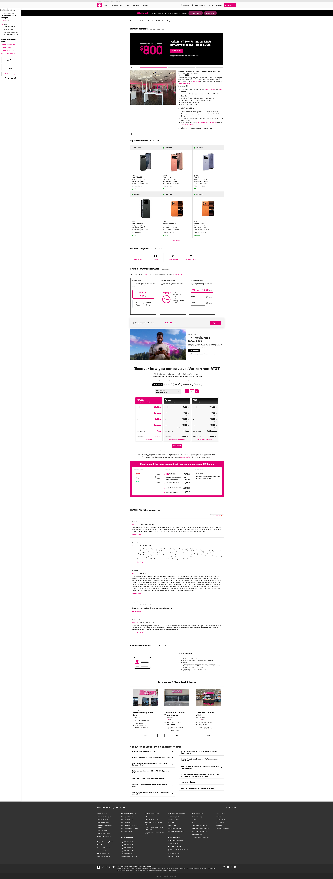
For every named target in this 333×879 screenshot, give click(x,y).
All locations (133, 21)
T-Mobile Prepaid (6, 47)
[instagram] (15, 78)
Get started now (194, 350)
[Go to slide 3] (196, 68)
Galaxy (212, 90)
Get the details (176, 51)
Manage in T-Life (196, 13)
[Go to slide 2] (168, 68)
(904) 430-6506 (203, 725)
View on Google (138, 534)
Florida (141, 21)
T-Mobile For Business (7, 50)
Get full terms (173, 57)
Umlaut (145, 274)
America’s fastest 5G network (206, 122)
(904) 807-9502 (171, 725)
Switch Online (210, 13)
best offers (196, 81)
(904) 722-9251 (139, 723)
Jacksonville (149, 21)
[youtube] (12, 78)
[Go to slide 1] (140, 68)
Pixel (220, 90)
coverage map (177, 274)
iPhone (206, 90)
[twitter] (9, 78)
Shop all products (177, 240)
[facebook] (5, 78)
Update (215, 323)
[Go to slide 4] (167, 134)
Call (10, 67)
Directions (10, 60)
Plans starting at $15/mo (8, 53)
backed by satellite (188, 124)
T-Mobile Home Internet (8, 44)
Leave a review (215, 515)
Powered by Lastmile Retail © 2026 (166, 876)
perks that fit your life (185, 83)
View (145, 735)
